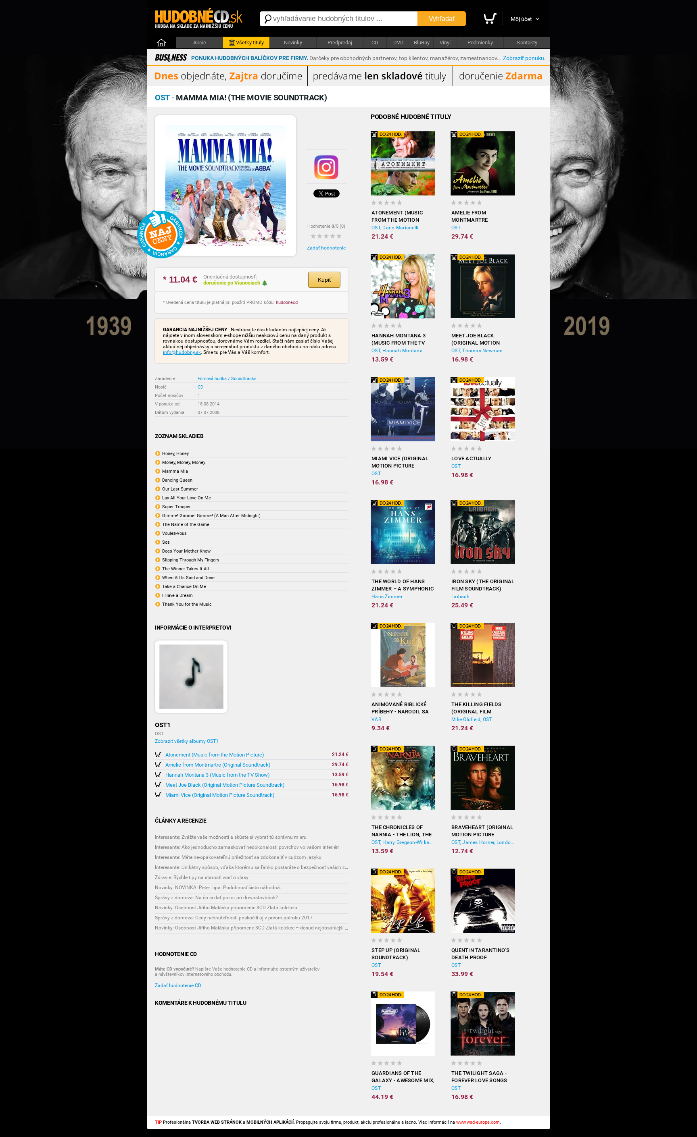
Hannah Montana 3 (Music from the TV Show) (217, 775)
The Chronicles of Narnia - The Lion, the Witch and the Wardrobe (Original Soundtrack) (401, 831)
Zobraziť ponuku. (524, 58)
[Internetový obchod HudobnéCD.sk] (199, 18)
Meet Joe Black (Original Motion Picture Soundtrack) (225, 785)
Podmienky (480, 42)
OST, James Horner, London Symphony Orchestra (483, 842)
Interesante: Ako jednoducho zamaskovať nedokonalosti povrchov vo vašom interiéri (247, 847)
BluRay (422, 42)
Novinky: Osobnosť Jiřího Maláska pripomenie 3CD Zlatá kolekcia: (226, 907)
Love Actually (471, 458)
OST (456, 228)
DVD (398, 42)
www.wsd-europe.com (478, 1122)
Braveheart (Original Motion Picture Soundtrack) (482, 831)
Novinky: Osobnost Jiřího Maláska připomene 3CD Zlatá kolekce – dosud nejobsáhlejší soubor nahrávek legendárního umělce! (292, 928)
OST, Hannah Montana (397, 350)
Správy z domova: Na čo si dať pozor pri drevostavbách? (216, 897)
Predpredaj (340, 42)
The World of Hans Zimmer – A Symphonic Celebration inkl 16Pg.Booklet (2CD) (402, 585)
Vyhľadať (442, 18)
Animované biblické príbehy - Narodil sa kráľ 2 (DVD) (400, 708)
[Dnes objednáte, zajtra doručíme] (348, 84)
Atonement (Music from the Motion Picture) (214, 755)
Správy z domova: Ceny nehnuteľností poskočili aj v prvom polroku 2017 (234, 918)
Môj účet (521, 19)
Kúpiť (324, 279)
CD (374, 42)
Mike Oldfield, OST (471, 719)
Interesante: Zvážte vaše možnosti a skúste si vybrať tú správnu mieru (231, 837)
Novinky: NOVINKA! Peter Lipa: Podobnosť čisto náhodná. (218, 887)
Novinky (293, 42)
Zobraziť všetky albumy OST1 (187, 741)
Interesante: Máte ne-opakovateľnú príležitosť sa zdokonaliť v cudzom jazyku (238, 857)
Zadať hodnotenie (326, 248)
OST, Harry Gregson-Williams (403, 842)
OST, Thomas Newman (477, 350)
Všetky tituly (250, 42)
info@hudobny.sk (182, 352)
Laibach (460, 596)
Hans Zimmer (387, 596)
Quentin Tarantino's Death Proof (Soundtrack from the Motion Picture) (483, 954)
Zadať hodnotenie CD (178, 985)
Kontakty (527, 42)
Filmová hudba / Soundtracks (227, 378)
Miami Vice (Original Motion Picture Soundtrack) (220, 795)
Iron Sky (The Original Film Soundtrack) (483, 585)
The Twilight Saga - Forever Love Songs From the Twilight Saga (479, 1077)
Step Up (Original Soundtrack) (395, 953)
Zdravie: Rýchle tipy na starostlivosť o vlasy (201, 877)
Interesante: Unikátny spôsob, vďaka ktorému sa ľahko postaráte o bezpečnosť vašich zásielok (257, 867)
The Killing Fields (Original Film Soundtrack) (476, 708)
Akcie (199, 42)
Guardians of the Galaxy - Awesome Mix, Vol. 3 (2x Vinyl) (402, 1077)
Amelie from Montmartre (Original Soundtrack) (218, 765)
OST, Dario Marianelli (394, 228)
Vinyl (445, 42)
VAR (376, 719)
